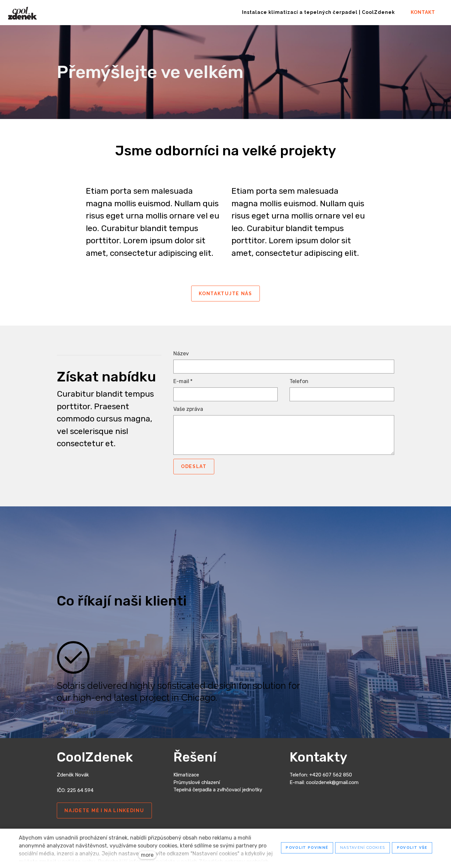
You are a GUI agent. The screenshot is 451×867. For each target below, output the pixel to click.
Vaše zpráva (188, 409)
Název (181, 353)
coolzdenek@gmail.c (328, 782)
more (147, 855)
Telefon (299, 381)
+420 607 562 (326, 775)
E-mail (182, 381)
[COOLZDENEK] (22, 12)
